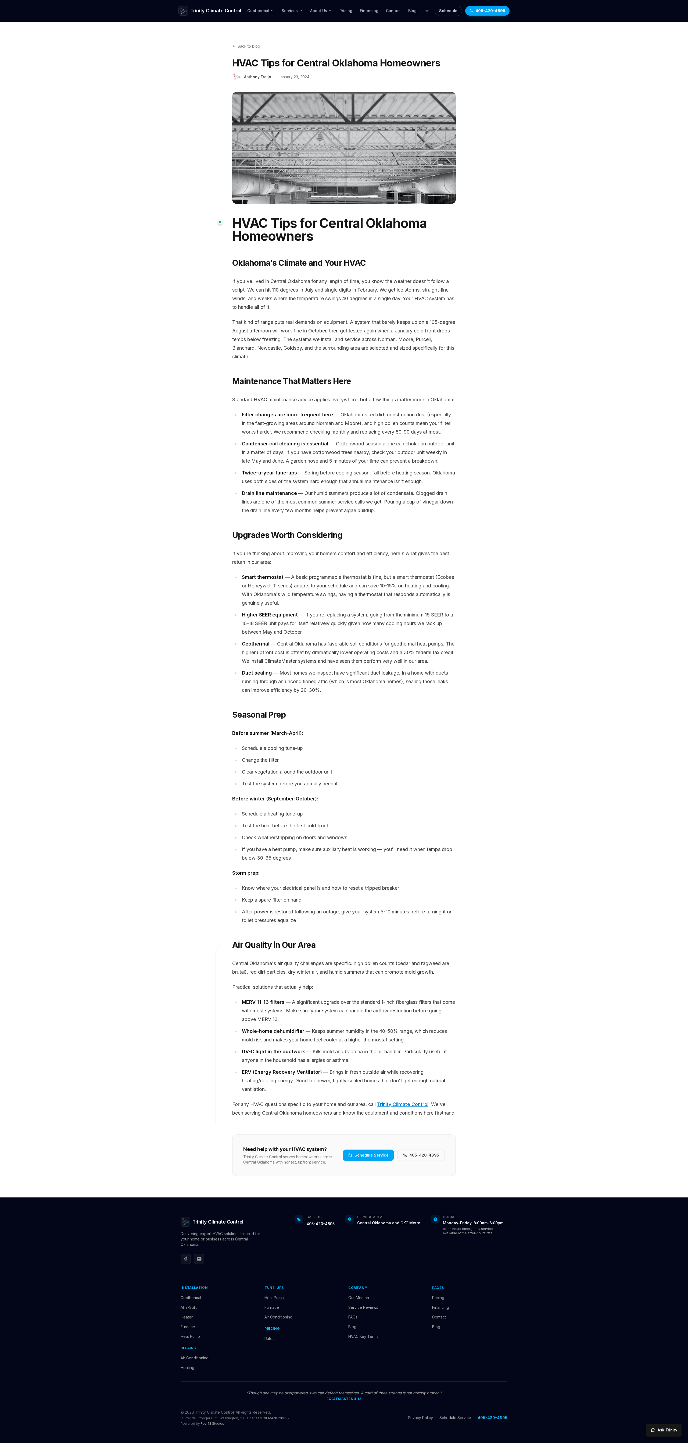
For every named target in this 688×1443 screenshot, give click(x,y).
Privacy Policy (420, 1417)
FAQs (352, 1317)
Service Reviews (363, 1307)
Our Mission (358, 1297)
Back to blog (249, 46)
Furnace (188, 1326)
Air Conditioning (195, 1358)
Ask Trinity (667, 1430)
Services (290, 10)
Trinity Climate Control (402, 1104)
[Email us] (199, 1259)
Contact (393, 10)
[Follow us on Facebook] (186, 1259)
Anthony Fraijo (257, 77)
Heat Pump (190, 1336)
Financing (369, 10)
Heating (187, 1367)
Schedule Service (371, 1155)
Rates (269, 1338)
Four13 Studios (212, 1423)
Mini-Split (189, 1307)
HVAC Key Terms (363, 1336)
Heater (187, 1317)
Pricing (345, 10)
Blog (412, 10)
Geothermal (258, 10)
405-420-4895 (490, 10)
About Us (318, 10)
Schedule (448, 10)
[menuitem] (260, 11)
